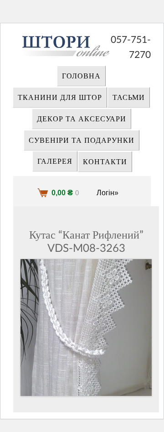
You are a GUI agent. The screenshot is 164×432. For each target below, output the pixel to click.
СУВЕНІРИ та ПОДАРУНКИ (81, 140)
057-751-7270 (131, 40)
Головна (81, 76)
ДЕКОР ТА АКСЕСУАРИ (81, 119)
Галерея (54, 161)
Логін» (107, 193)
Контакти (105, 162)
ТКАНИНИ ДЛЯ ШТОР (60, 97)
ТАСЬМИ (129, 97)
